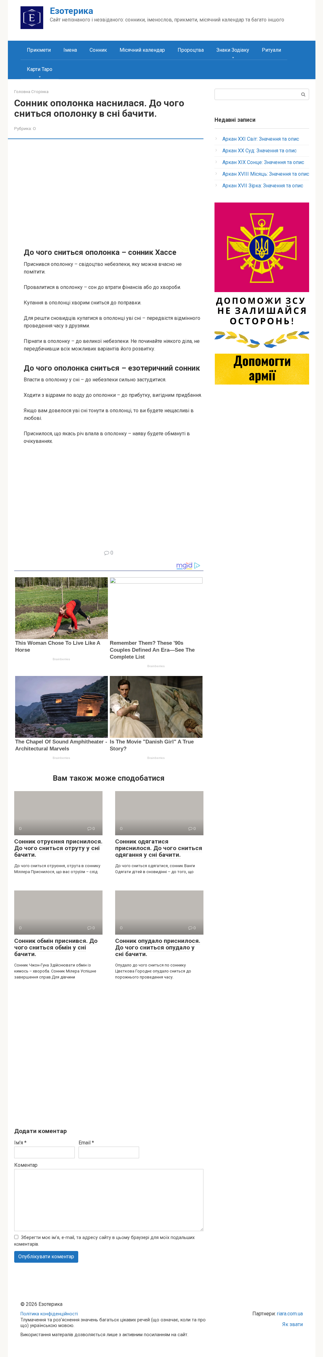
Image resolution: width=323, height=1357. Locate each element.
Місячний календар (142, 50)
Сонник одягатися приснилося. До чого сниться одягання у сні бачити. (158, 848)
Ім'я (20, 1143)
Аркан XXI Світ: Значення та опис (260, 139)
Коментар (26, 1165)
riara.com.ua (290, 1314)
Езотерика (71, 11)
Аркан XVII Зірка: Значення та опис (262, 186)
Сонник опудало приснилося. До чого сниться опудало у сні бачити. (157, 947)
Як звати (292, 1324)
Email (86, 1143)
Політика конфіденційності (49, 1314)
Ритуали (271, 50)
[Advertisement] (113, 193)
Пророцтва (191, 50)
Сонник (98, 50)
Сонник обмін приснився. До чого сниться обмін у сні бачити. (55, 947)
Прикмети (39, 50)
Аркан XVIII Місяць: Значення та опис (265, 174)
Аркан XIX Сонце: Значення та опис (263, 162)
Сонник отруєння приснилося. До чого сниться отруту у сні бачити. (58, 848)
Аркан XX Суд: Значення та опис (259, 151)
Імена (70, 50)
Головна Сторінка (31, 91)
